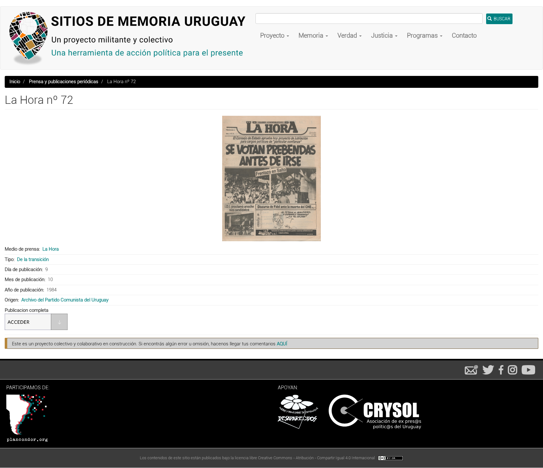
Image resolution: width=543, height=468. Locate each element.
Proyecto (273, 35)
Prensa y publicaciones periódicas (63, 81)
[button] (271, 178)
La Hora (50, 249)
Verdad (348, 35)
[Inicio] (130, 38)
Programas (423, 35)
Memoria (312, 35)
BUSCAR (501, 18)
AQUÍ (282, 344)
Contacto (464, 35)
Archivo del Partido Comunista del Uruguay (64, 300)
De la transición (33, 259)
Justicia (382, 35)
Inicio (14, 81)
